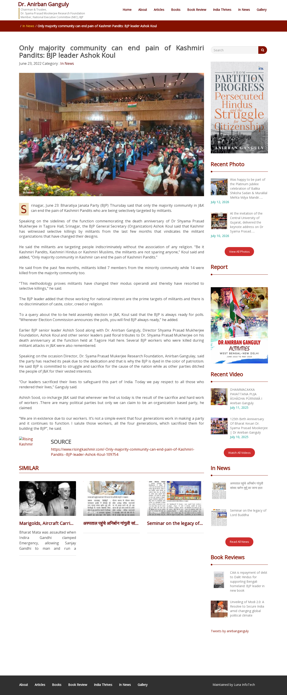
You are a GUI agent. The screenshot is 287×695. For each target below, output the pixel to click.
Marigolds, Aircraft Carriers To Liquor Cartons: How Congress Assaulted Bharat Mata (47, 523)
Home (127, 9)
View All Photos (239, 252)
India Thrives (222, 9)
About (142, 9)
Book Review (196, 9)
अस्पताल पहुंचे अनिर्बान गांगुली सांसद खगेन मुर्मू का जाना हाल (111, 523)
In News (244, 9)
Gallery (262, 9)
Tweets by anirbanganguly (230, 631)
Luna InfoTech (244, 684)
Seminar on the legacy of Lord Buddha (175, 523)
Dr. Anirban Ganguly (43, 4)
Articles (159, 9)
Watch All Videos (239, 453)
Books (175, 9)
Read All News (239, 542)
